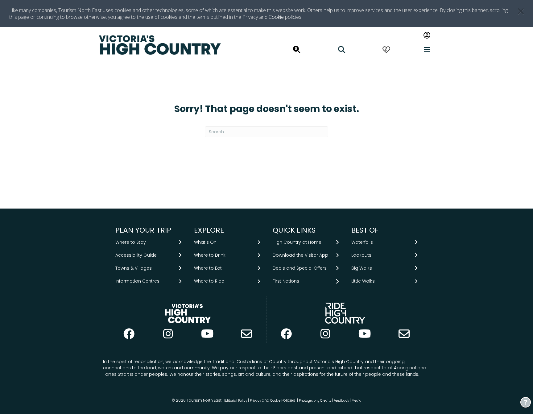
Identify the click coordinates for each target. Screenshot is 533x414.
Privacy (255, 400)
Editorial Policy (235, 400)
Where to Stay (130, 242)
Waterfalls (362, 242)
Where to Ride (209, 281)
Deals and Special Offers (300, 268)
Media (357, 400)
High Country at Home (297, 242)
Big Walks (361, 268)
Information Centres (137, 281)
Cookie (276, 17)
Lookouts (361, 255)
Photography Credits (315, 400)
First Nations (286, 281)
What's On (205, 242)
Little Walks (363, 281)
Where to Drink (209, 255)
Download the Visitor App (300, 255)
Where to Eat (208, 268)
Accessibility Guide (136, 255)
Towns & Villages (133, 268)
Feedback (342, 400)
